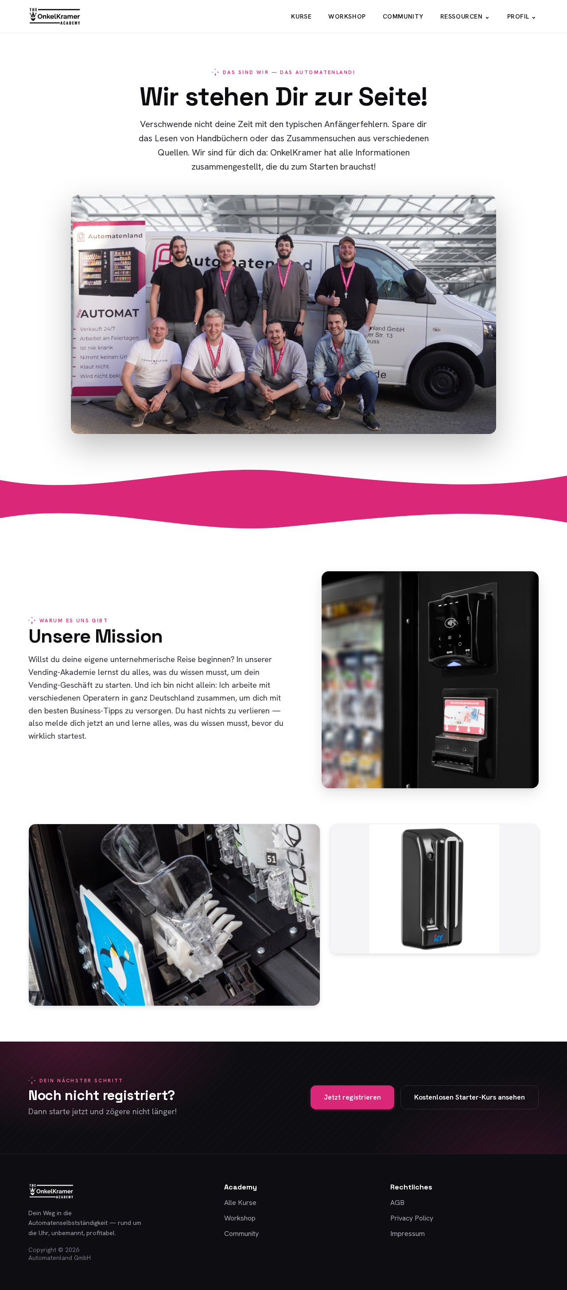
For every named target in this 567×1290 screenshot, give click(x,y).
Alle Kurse (240, 1202)
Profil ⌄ (522, 16)
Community (403, 16)
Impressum (407, 1233)
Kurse (301, 16)
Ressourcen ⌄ (465, 16)
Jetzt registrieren (352, 1097)
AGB (397, 1202)
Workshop (346, 16)
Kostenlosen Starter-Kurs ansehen (469, 1097)
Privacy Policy (411, 1218)
